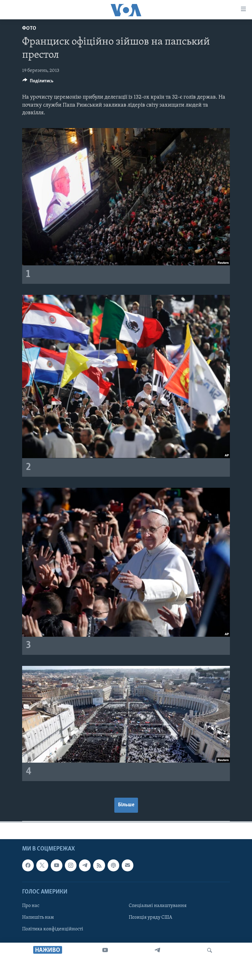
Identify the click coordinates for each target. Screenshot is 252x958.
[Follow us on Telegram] (85, 865)
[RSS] (99, 865)
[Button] (37, 82)
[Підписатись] (127, 865)
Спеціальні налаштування (158, 905)
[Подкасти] (113, 865)
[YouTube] (105, 950)
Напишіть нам (38, 917)
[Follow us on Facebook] (28, 865)
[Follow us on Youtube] (56, 865)
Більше (126, 805)
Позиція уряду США (150, 917)
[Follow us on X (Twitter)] (42, 865)
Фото (29, 28)
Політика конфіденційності (52, 929)
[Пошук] (209, 950)
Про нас (30, 905)
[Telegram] (157, 950)
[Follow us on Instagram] (71, 865)
